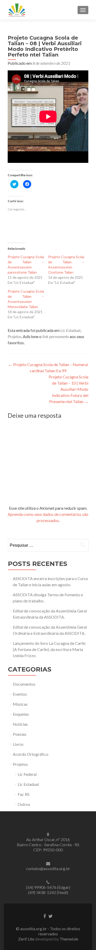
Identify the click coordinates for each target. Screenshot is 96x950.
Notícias (20, 724)
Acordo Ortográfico (30, 754)
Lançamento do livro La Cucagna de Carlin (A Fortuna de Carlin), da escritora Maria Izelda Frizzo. (49, 649)
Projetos (14, 336)
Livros (18, 744)
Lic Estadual (70, 330)
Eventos (20, 694)
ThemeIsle (69, 938)
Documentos (24, 684)
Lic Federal (27, 774)
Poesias (19, 734)
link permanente (55, 336)
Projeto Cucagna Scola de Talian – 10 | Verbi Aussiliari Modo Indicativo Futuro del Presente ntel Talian (68, 389)
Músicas (20, 704)
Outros (24, 804)
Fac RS (23, 794)
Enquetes (21, 714)
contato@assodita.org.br (48, 868)
